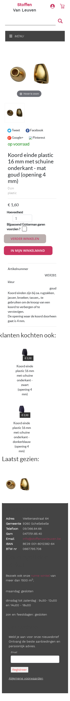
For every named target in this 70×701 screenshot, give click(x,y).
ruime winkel (40, 575)
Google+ (17, 137)
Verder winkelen (25, 239)
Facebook (36, 130)
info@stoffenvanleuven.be (42, 539)
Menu (18, 36)
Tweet (15, 130)
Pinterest (38, 137)
